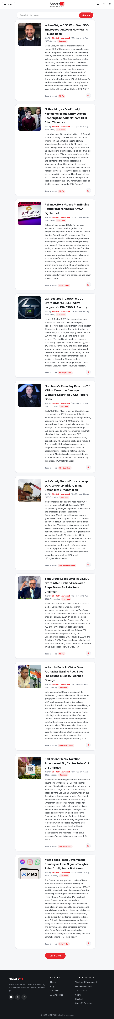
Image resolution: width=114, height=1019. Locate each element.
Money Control (65, 373)
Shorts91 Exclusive (83, 1003)
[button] (8, 4)
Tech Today (81, 990)
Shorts (16, 979)
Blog (52, 986)
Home (53, 982)
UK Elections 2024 (83, 986)
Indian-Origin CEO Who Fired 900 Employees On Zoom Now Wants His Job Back (67, 29)
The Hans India (65, 846)
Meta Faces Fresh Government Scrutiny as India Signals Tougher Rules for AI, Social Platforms (66, 864)
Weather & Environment (86, 982)
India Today (64, 285)
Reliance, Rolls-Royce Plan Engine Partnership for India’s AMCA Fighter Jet (67, 209)
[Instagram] (109, 4)
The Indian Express (67, 565)
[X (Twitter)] (103, 4)
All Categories (56, 995)
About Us (54, 990)
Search (86, 15)
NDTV (61, 96)
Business (62, 41)
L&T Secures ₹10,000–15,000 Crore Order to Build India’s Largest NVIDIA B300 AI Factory (66, 303)
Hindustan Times (66, 746)
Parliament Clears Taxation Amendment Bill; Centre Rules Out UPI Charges (67, 763)
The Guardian (64, 468)
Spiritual (79, 999)
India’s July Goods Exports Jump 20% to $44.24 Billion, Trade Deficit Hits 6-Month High (66, 486)
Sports (78, 995)
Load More (55, 955)
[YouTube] (98, 4)
